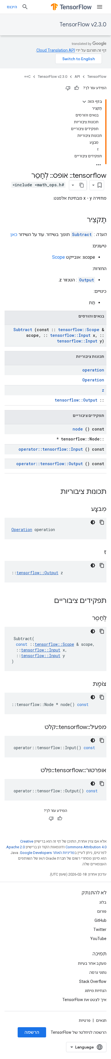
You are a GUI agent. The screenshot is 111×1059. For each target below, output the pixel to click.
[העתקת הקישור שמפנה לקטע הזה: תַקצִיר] (81, 220)
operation (93, 370)
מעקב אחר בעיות (92, 963)
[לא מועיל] (68, 88)
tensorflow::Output (76, 400)
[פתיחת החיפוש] (25, 6)
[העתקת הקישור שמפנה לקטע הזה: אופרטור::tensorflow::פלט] (33, 770)
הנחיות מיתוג (95, 990)
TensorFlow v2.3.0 (82, 24)
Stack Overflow (92, 981)
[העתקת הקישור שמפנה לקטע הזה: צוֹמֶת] (85, 684)
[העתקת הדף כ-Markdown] (82, 185)
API (77, 76)
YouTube (98, 938)
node (78, 429)
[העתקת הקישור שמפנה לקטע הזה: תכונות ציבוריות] (53, 492)
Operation (93, 380)
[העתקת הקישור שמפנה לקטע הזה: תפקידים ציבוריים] (46, 601)
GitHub (100, 920)
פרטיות (85, 1020)
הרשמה (31, 1032)
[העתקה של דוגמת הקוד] (101, 522)
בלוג (102, 902)
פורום (101, 911)
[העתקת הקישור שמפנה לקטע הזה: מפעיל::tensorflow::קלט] (37, 727)
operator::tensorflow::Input (50, 449)
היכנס (12, 7)
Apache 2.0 (15, 847)
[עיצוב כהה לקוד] (92, 522)
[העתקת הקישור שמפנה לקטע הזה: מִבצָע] (84, 509)
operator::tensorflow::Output (49, 463)
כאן (14, 234)
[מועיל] (76, 88)
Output (86, 280)
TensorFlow (96, 76)
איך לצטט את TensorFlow (84, 999)
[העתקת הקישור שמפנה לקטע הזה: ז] (96, 552)
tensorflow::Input (70, 335)
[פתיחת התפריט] (99, 7)
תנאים (101, 1020)
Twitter (99, 929)
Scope (58, 257)
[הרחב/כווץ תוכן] (84, 101)
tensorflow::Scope (78, 329)
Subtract (82, 234)
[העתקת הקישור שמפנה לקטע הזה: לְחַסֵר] (85, 618)
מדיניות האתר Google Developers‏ (47, 853)
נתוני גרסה (97, 972)
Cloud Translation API (55, 50)
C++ (27, 76)
